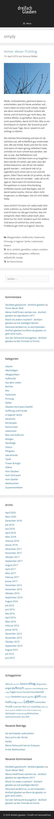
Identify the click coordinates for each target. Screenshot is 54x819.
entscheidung (38, 688)
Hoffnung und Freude (16, 410)
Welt (23, 717)
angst (8, 688)
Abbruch (9, 684)
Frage (7, 692)
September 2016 (14, 597)
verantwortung (35, 710)
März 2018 (10, 536)
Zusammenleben (14, 487)
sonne (7, 710)
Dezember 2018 (13, 520)
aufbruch (18, 688)
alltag (31, 684)
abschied (16, 684)
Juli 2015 (9, 653)
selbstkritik (9, 257)
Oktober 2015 (12, 641)
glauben (31, 697)
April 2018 (10, 532)
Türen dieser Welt (14, 308)
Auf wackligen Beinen (28, 323)
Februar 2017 (12, 577)
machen (43, 249)
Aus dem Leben (13, 382)
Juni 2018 (10, 528)
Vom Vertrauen (13, 475)
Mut (24, 706)
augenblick (28, 688)
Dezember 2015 (13, 633)
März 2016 (10, 621)
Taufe (8, 459)
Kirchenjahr (11, 422)
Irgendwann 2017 (26, 315)
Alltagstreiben (14, 237)
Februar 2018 (12, 540)
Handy (44, 697)
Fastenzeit (39, 237)
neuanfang (35, 706)
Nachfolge (10, 442)
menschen (40, 702)
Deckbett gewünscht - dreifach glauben (25, 304)
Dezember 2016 (13, 585)
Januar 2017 (11, 581)
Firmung (8, 241)
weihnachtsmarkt (13, 716)
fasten (46, 688)
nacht (28, 707)
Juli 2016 (9, 605)
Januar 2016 (11, 629)
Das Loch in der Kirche (16, 737)
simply (19, 257)
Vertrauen (10, 713)
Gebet (8, 402)
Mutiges (9, 439)
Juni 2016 (10, 609)
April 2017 (10, 569)
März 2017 (10, 573)
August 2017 (11, 565)
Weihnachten (12, 483)
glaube (24, 697)
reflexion (34, 253)
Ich (18, 702)
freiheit (19, 692)
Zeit (27, 716)
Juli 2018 (9, 524)
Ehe (7, 390)
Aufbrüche (27, 237)
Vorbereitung (21, 713)
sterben (19, 710)
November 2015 (13, 637)
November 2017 (13, 552)
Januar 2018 (11, 544)
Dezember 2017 (13, 548)
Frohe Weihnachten (15, 749)
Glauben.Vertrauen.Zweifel (19, 406)
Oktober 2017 (12, 557)
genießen (26, 249)
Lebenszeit (37, 241)
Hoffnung (10, 702)
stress (24, 710)
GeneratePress (44, 815)
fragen (13, 691)
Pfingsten (10, 451)
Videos (8, 467)
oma (42, 706)
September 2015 (14, 645)
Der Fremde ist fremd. (28, 341)
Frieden (7, 697)
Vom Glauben (12, 471)
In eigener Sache (22, 241)
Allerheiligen (11, 370)
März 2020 (10, 516)
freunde (26, 692)
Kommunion (11, 426)
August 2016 (11, 601)
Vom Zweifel (11, 479)
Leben (35, 249)
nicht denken (10, 253)
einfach (16, 249)
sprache (12, 710)
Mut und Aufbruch (14, 434)
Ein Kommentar (15, 261)
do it (9, 249)
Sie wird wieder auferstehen (19, 733)
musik (8, 706)
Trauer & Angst (12, 463)
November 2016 (13, 589)
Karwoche (10, 418)
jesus (21, 702)
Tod (28, 710)
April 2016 (10, 617)
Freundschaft (37, 691)
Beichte (9, 386)
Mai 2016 (10, 613)
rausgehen (23, 253)
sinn (46, 707)
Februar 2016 (12, 625)
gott (38, 696)
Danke (8, 741)
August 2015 (11, 649)
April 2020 (10, 512)
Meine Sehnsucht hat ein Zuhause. (22, 745)
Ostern (7, 245)
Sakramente (11, 455)
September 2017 (14, 560)
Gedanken (16, 696)
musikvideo (17, 706)
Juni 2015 (10, 657)
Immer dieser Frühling (20, 51)
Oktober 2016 (12, 593)
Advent (8, 366)
